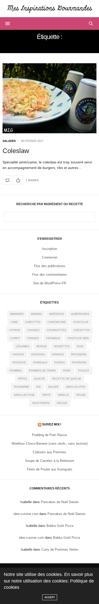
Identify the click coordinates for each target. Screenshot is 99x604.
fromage (53, 338)
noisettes (62, 346)
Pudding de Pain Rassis (49, 435)
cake (14, 321)
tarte (46, 394)
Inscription (49, 249)
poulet (83, 370)
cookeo (33, 330)
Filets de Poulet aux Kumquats (49, 469)
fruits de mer (78, 338)
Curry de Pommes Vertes (59, 549)
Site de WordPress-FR (49, 283)
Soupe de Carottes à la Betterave (49, 461)
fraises (33, 338)
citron (14, 330)
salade (53, 386)
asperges (56, 313)
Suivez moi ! (51, 424)
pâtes (22, 378)
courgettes (56, 330)
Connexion (49, 257)
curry (15, 338)
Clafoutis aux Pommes (49, 452)
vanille (63, 394)
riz (38, 386)
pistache (19, 362)
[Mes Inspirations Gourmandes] (49, 8)
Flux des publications (49, 266)
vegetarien (41, 402)
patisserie (79, 354)
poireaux (40, 362)
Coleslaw (16, 151)
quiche (39, 378)
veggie (62, 402)
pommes (16, 370)
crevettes (81, 330)
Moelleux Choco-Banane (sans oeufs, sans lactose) (50, 443)
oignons (38, 354)
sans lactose (24, 394)
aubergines (80, 313)
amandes (17, 313)
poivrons (79, 362)
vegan (81, 394)
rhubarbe (21, 386)
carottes (32, 321)
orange (58, 354)
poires (59, 362)
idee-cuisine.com (25, 514)
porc (67, 370)
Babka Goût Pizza (59, 526)
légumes (22, 346)
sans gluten (75, 386)
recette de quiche (66, 378)
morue (41, 346)
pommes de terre (42, 370)
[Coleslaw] (49, 98)
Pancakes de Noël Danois (60, 502)
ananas (36, 313)
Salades (9, 141)
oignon (18, 354)
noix (80, 346)
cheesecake (56, 321)
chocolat (81, 321)
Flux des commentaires (49, 274)
